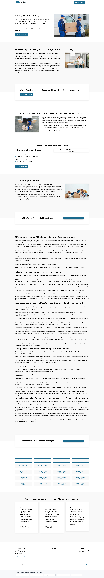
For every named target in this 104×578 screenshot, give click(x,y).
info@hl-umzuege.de (20, 556)
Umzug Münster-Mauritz (50, 575)
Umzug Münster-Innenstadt (22, 575)
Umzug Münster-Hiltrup (76, 575)
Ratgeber (86, 564)
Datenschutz (80, 564)
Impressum (73, 564)
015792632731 (19, 555)
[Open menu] (88, 2)
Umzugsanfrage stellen (73, 218)
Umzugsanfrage (79, 2)
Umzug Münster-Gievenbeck (63, 575)
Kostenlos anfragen (22, 34)
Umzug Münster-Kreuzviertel (36, 575)
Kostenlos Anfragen (26, 94)
